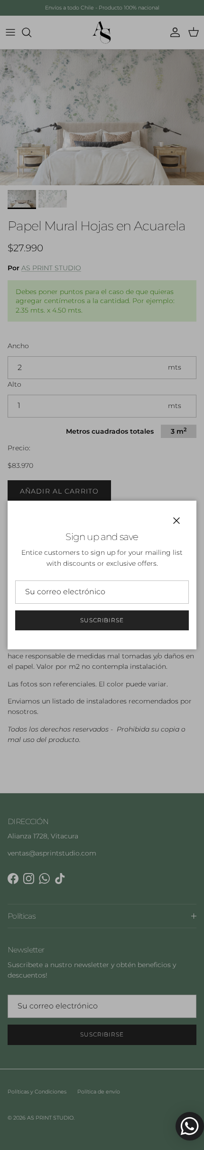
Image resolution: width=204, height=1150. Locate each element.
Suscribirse (102, 620)
